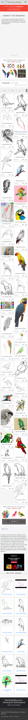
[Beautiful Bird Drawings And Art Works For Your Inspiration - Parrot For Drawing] (20, 102)
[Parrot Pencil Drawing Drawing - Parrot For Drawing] (7, 416)
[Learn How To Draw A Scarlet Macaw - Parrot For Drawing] (20, 387)
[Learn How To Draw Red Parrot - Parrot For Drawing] (7, 366)
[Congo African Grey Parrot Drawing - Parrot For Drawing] (20, 236)
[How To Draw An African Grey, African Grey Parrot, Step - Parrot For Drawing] (7, 288)
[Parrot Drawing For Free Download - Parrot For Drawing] (20, 147)
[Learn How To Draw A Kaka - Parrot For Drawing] (7, 381)
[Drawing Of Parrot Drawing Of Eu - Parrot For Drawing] (7, 473)
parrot (4, 90)
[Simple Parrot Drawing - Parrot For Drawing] (7, 453)
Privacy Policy (4, 716)
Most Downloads (6, 83)
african (12, 90)
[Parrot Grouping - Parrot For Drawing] (20, 405)
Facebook (17, 705)
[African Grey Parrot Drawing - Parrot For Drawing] (20, 170)
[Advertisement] (14, 40)
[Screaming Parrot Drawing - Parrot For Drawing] (7, 135)
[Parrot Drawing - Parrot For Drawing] (7, 397)
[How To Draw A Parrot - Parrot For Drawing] (20, 125)
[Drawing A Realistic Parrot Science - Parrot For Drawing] (7, 250)
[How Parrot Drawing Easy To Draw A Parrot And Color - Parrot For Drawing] (7, 100)
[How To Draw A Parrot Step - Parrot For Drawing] (7, 347)
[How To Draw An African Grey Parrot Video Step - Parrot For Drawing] (7, 323)
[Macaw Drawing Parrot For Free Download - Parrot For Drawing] (7, 160)
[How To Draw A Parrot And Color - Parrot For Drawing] (20, 337)
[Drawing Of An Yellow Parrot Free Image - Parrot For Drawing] (20, 262)
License (11, 716)
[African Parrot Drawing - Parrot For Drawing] (7, 186)
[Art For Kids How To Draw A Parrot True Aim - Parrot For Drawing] (7, 212)
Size (12, 83)
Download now (16, 9)
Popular (16, 83)
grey (20, 90)
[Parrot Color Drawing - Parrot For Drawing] (7, 437)
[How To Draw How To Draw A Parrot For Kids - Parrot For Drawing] (20, 369)
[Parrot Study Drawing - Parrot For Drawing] (20, 424)
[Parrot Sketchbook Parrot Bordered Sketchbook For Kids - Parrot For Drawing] (20, 194)
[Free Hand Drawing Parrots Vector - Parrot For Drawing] (7, 117)
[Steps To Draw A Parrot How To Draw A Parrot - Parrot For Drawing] (20, 469)
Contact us (17, 716)
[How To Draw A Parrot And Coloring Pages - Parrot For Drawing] (7, 305)
